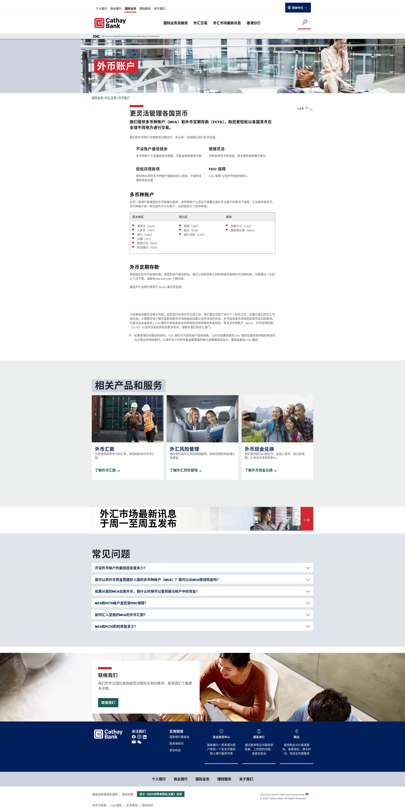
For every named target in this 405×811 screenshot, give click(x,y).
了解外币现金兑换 (259, 470)
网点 (296, 737)
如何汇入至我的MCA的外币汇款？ (121, 615)
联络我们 (108, 703)
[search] (304, 22)
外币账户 (124, 97)
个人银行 (101, 8)
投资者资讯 (176, 743)
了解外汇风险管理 (184, 470)
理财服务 (145, 8)
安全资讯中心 (221, 737)
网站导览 (147, 805)
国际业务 (130, 8)
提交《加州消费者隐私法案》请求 (160, 794)
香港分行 (254, 23)
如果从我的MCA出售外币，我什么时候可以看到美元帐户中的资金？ (147, 591)
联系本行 (259, 737)
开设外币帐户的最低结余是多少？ (121, 568)
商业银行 (116, 8)
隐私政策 (127, 794)
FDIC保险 (116, 805)
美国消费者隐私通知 (105, 794)
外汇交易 (200, 23)
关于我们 (159, 8)
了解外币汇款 (105, 470)
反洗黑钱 (131, 805)
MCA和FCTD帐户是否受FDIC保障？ (121, 603)
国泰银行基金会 (179, 737)
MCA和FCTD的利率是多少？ (116, 626)
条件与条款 (99, 805)
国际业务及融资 (175, 23)
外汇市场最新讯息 (227, 23)
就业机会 (175, 750)
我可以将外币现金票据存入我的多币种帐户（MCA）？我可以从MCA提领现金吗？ (157, 580)
